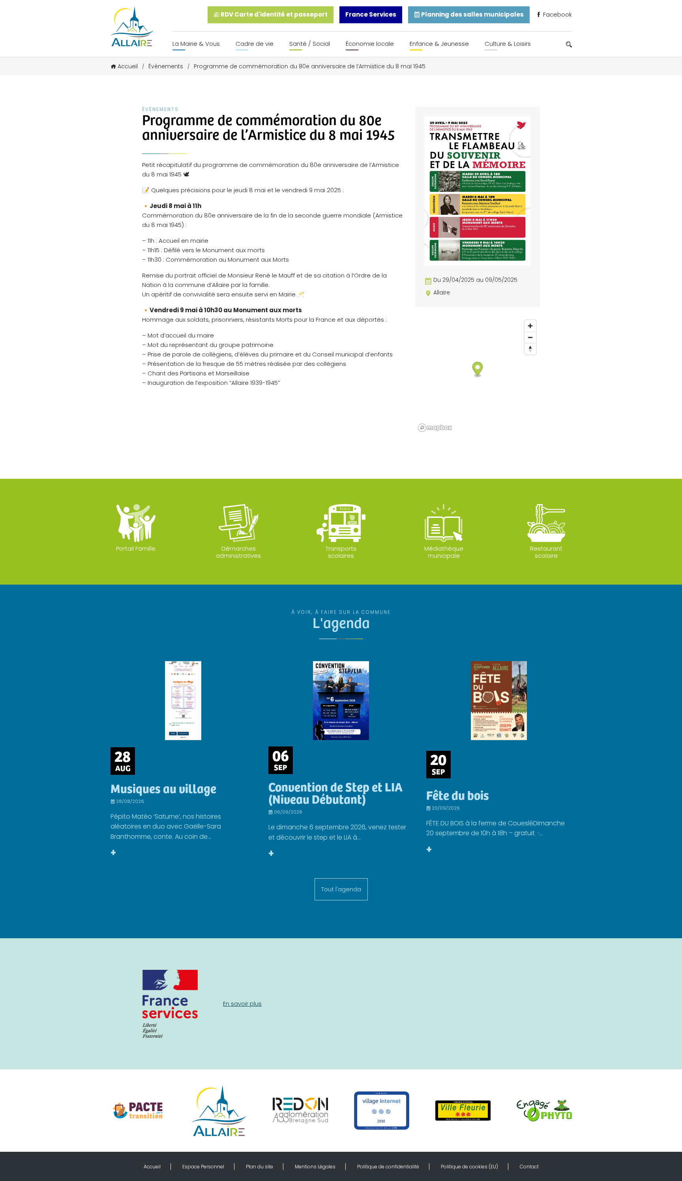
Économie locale (370, 43)
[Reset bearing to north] (530, 348)
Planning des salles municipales (472, 14)
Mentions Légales (315, 1166)
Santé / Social (309, 43)
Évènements (165, 66)
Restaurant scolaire (546, 552)
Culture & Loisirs (508, 43)
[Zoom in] (530, 326)
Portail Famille (136, 548)
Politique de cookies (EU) (469, 1166)
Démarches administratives (238, 552)
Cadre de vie (255, 43)
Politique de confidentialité (388, 1166)
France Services (370, 14)
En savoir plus (242, 1003)
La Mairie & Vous (196, 43)
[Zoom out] (530, 337)
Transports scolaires (341, 552)
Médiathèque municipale (443, 552)
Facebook (556, 14)
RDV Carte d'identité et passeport (273, 14)
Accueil (128, 66)
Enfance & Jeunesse (439, 43)
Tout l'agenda (341, 889)
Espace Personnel (203, 1166)
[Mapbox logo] (435, 427)
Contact (529, 1166)
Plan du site (259, 1166)
